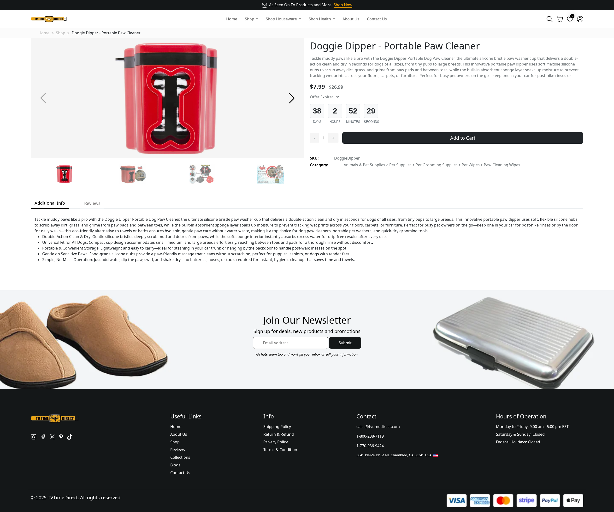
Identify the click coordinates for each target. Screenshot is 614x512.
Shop (60, 33)
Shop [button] (250, 19)
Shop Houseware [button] (282, 19)
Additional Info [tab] (50, 203)
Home (231, 19)
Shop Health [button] (320, 19)
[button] (291, 98)
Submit (345, 342)
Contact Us (377, 19)
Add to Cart (462, 138)
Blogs (175, 465)
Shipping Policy (277, 426)
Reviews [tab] (92, 203)
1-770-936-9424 (370, 445)
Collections (180, 457)
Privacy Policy (275, 442)
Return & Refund (278, 434)
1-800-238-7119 (370, 436)
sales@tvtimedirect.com (378, 426)
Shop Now (343, 4)
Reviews (177, 449)
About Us (350, 19)
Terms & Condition (280, 449)
